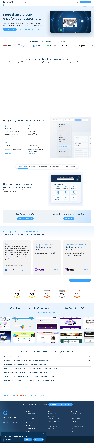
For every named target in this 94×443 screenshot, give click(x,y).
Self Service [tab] (23, 166)
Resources (44, 2)
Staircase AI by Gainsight (32, 413)
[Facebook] (10, 423)
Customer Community (76, 413)
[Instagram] (16, 423)
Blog (50, 414)
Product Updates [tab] (43, 166)
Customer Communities (32, 420)
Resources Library (53, 413)
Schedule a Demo (85, 2)
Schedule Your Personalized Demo (60, 404)
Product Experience (31, 418)
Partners (73, 428)
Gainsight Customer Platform (34, 423)
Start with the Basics (25, 218)
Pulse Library (74, 416)
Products (17, 2)
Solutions (30, 2)
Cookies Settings (7, 439)
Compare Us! (68, 218)
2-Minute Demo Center (54, 418)
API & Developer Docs (53, 429)
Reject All (28, 439)
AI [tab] (62, 166)
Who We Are (74, 423)
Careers (73, 431)
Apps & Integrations (53, 426)
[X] (13, 423)
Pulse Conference (75, 414)
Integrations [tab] (55, 166)
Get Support (51, 428)
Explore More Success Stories (80, 280)
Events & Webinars (53, 416)
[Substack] (7, 423)
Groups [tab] (33, 166)
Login (77, 2)
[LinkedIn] (4, 423)
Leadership (74, 424)
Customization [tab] (71, 166)
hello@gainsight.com (66, 438)
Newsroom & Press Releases (77, 426)
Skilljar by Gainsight (31, 416)
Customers (37, 2)
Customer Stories (30, 428)
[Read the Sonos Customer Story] (66, 45)
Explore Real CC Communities (28, 29)
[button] (47, 357)
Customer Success (31, 414)
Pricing (24, 2)
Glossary (51, 424)
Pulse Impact (74, 429)
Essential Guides (52, 423)
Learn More (6, 194)
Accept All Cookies (38, 439)
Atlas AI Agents (30, 425)
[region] (23, 437)
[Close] (43, 433)
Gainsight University (76, 418)
